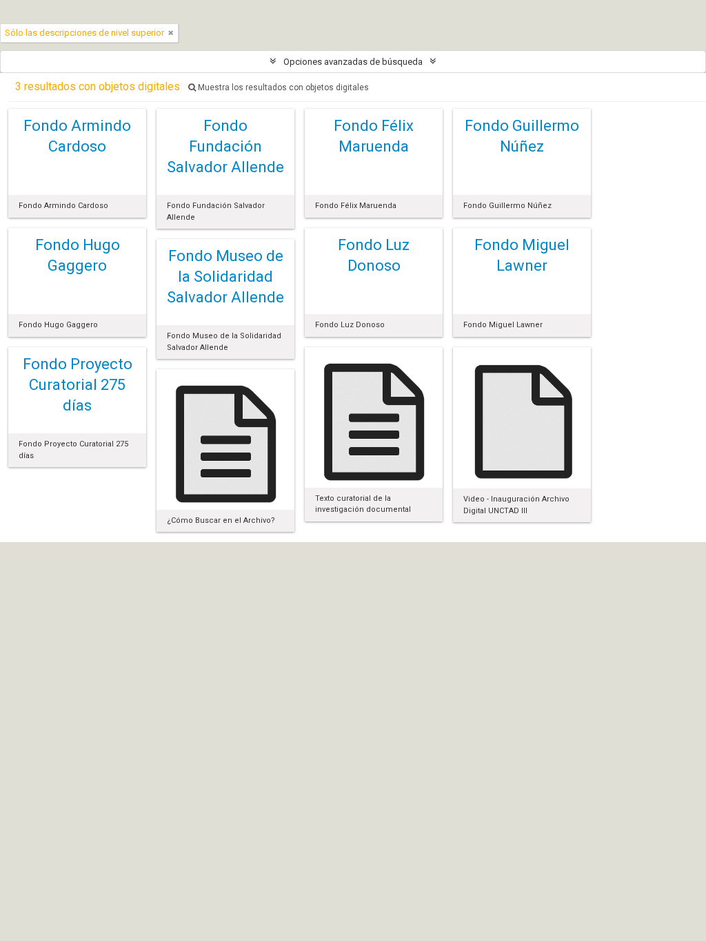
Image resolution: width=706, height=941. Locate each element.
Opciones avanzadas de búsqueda (353, 61)
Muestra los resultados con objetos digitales (282, 87)
